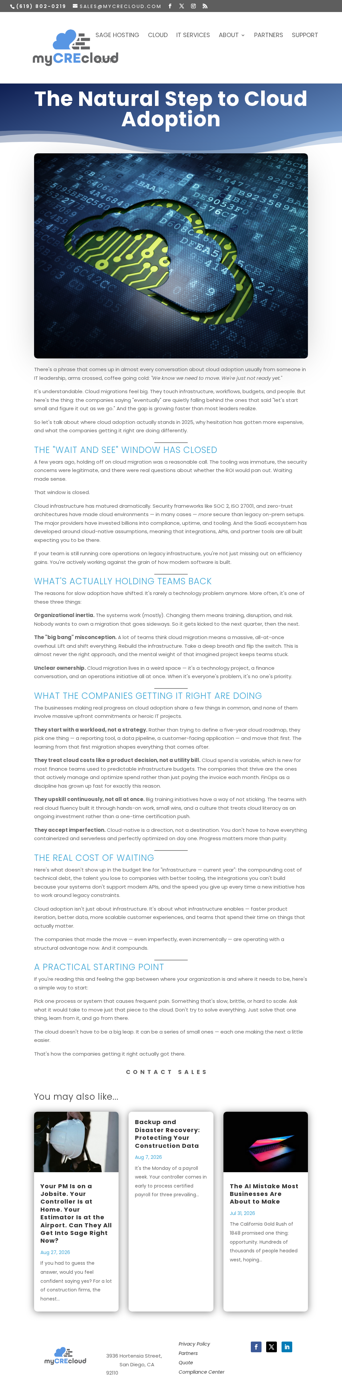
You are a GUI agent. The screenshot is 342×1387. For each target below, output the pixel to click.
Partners (268, 36)
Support (305, 36)
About (229, 36)
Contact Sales (167, 1072)
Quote (106, 61)
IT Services (193, 36)
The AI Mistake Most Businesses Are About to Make (264, 1194)
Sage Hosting (117, 36)
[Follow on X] (271, 1347)
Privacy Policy (194, 1344)
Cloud (158, 36)
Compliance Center (201, 1372)
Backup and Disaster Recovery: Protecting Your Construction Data (167, 1133)
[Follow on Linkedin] (287, 1347)
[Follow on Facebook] (256, 1347)
